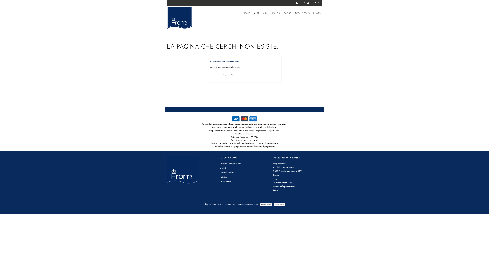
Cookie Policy (279, 204)
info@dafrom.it (287, 187)
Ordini (223, 168)
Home (246, 13)
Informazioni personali (230, 164)
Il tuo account (229, 158)
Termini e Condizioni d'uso (247, 205)
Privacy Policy (266, 204)
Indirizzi (223, 177)
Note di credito (227, 173)
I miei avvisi (225, 182)
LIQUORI (276, 13)
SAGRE (287, 13)
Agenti (276, 190)
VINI (265, 13)
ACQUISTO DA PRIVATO (308, 13)
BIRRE (256, 13)
